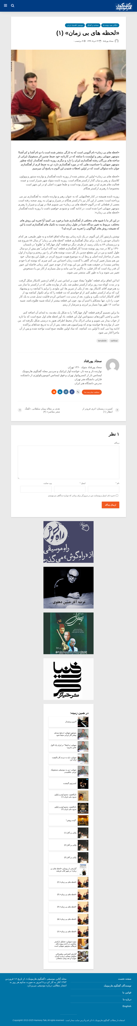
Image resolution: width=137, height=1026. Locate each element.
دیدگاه (116, 443)
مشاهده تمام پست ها (91, 392)
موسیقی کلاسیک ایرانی (75, 25)
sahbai (114, 340)
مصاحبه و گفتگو (93, 25)
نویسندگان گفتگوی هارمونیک (117, 985)
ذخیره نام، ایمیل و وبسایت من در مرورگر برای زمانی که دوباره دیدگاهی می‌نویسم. (81, 496)
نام (117, 483)
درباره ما (127, 999)
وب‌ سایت (47, 483)
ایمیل (82, 483)
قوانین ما (126, 992)
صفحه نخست (124, 978)
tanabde (102, 340)
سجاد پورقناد (108, 41)
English (127, 1006)
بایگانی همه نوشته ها (110, 25)
